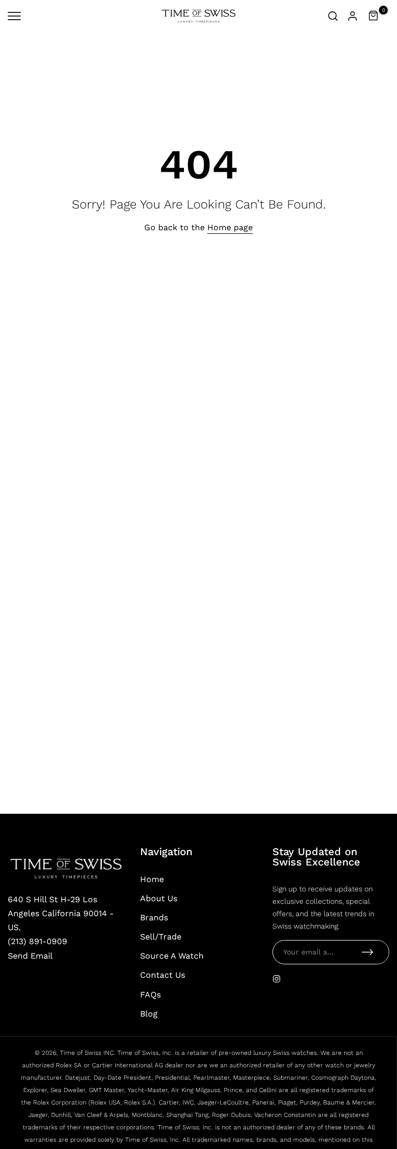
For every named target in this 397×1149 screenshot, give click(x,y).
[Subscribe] (367, 952)
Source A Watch (172, 956)
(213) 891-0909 (37, 941)
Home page (230, 227)
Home (152, 879)
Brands (154, 917)
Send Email (30, 956)
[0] (373, 16)
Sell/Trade (160, 937)
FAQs (150, 994)
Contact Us (162, 975)
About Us (158, 898)
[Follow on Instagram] (276, 979)
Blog (149, 1014)
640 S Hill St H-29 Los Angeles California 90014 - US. (61, 913)
